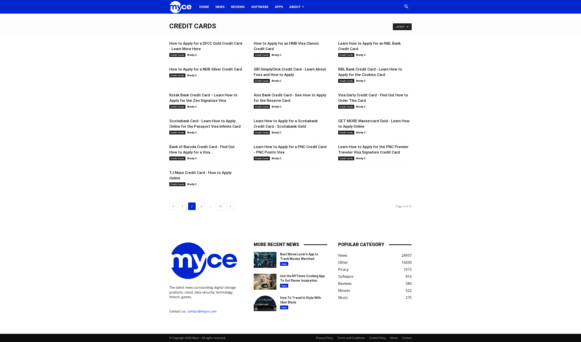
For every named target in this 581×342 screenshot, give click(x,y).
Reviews (238, 7)
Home (204, 7)
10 (220, 206)
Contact (407, 338)
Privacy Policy (324, 338)
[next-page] (230, 206)
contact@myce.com (202, 311)
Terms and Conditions (351, 338)
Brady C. (192, 54)
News (220, 7)
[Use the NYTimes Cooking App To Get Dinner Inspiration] (265, 282)
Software (259, 7)
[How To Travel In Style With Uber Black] (265, 303)
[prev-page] (173, 206)
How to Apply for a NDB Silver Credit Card (205, 69)
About (294, 7)
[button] (406, 7)
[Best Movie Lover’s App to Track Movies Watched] (265, 260)
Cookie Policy (377, 338)
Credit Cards (177, 54)
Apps (279, 7)
